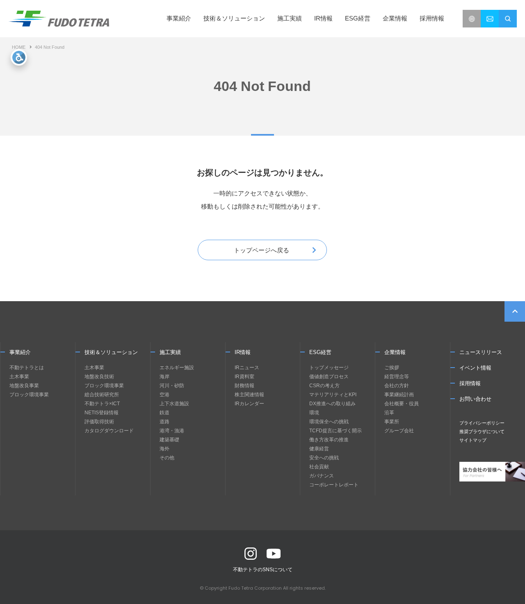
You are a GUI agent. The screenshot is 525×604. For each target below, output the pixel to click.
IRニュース (247, 367)
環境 (314, 413)
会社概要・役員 (401, 403)
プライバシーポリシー (481, 422)
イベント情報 (475, 368)
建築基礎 (169, 440)
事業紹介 (20, 352)
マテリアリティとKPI (332, 394)
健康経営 (319, 449)
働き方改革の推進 (329, 440)
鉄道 (164, 413)
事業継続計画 (399, 394)
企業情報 (395, 352)
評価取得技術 (99, 422)
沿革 (389, 413)
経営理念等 (396, 376)
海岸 (164, 376)
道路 (164, 422)
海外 (164, 449)
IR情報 (243, 352)
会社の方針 (396, 385)
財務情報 (244, 385)
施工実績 (289, 18)
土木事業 (19, 376)
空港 (164, 394)
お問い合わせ (475, 399)
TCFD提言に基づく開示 (335, 431)
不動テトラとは (26, 367)
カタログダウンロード (109, 431)
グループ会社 (399, 431)
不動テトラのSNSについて (262, 569)
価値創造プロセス (329, 376)
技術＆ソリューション (111, 352)
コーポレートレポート (333, 485)
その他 (167, 458)
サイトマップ (472, 440)
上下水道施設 (174, 403)
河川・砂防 (172, 385)
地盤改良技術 (99, 376)
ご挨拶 (391, 367)
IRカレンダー (249, 403)
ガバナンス (321, 476)
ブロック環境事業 (29, 394)
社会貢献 (319, 467)
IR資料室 (244, 376)
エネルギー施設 (177, 367)
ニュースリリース (480, 352)
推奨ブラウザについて (481, 431)
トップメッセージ (329, 367)
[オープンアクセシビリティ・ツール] (19, 57)
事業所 (391, 422)
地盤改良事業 (24, 385)
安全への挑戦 (324, 458)
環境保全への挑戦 (329, 422)
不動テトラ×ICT (102, 403)
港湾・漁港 (172, 431)
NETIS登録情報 (101, 413)
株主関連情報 (249, 394)
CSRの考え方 (324, 385)
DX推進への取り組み (332, 403)
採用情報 (432, 18)
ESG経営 (320, 352)
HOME (18, 47)
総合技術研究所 (101, 394)
